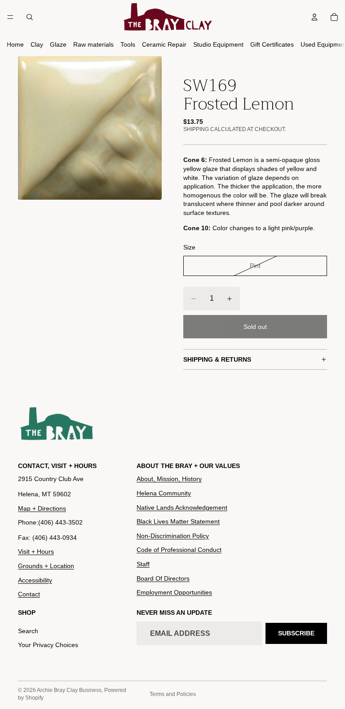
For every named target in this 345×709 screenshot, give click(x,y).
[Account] (314, 17)
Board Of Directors (163, 578)
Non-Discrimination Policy (173, 535)
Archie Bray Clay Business (69, 690)
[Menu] (10, 17)
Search (28, 630)
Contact (29, 594)
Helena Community (164, 493)
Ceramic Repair (164, 44)
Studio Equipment (218, 44)
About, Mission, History (169, 478)
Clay (37, 44)
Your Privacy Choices (48, 644)
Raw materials (93, 44)
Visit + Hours (36, 551)
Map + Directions (42, 508)
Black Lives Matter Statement (178, 521)
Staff (143, 564)
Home (15, 44)
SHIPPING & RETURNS (217, 359)
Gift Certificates (272, 44)
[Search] (30, 17)
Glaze (58, 44)
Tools (127, 44)
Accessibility (35, 579)
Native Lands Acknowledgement (182, 507)
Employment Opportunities (174, 592)
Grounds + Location (46, 565)
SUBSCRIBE (296, 632)
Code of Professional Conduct (179, 549)
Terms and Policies (173, 694)
